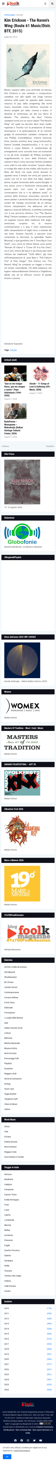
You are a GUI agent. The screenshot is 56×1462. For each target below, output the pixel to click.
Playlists (8, 1063)
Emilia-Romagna (11, 1200)
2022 (28, 1369)
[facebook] (15, 1440)
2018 (28, 1349)
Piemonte (8, 1240)
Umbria (7, 1281)
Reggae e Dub (10, 1073)
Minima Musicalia (12, 1043)
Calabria (8, 1184)
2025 (28, 1384)
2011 (28, 1313)
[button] (3, 3)
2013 (28, 1323)
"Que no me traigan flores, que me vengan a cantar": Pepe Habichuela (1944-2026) (14, 389)
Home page (9, 15)
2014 (28, 1329)
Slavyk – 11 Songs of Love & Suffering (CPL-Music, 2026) (40, 386)
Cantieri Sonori (10, 987)
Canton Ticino (10, 1194)
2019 (28, 1354)
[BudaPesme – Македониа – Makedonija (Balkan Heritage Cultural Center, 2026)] (15, 411)
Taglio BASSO (10, 1094)
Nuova (6, 446)
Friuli (6, 1205)
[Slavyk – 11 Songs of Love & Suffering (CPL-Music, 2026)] (40, 373)
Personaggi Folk (11, 1058)
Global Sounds (10, 1142)
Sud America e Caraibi (14, 1157)
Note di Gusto (10, 1053)
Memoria (8, 1038)
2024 (28, 1379)
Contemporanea (11, 992)
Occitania (8, 1235)
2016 (28, 1339)
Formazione (9, 1012)
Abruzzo (8, 1174)
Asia (6, 1131)
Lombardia (9, 1220)
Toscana (8, 1271)
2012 (28, 1318)
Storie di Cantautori (13, 1079)
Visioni (7, 1109)
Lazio (6, 1210)
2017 (28, 1344)
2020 (28, 1359)
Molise (7, 1230)
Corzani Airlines (11, 997)
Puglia (7, 1245)
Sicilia (6, 1265)
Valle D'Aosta (10, 1286)
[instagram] (28, 1440)
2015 (28, 1334)
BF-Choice (8, 982)
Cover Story (9, 1002)
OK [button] (7, 1457)
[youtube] (40, 1440)
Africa (7, 1126)
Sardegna (8, 1261)
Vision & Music (10, 1104)
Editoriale (8, 1007)
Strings (7, 1084)
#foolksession (10, 977)
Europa (20, 15)
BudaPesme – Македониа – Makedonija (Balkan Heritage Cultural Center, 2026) (13, 427)
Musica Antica (10, 1048)
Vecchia (49, 446)
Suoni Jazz (9, 1089)
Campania (8, 1189)
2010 (28, 1308)
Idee (6, 1023)
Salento (7, 1255)
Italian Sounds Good (13, 1028)
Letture (7, 1033)
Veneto (7, 1291)
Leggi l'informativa (21, 1450)
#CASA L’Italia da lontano (15, 967)
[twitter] (34, 1440)
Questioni (8, 1068)
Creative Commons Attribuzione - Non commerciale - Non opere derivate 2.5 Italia (28, 1430)
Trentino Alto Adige (12, 1276)
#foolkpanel (9, 972)
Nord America (10, 1147)
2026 (28, 1390)
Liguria (7, 1215)
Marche (7, 1225)
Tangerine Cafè (11, 1099)
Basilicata (8, 1179)
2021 (28, 1364)
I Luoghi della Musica (13, 1018)
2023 (28, 1374)
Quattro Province (12, 1250)
